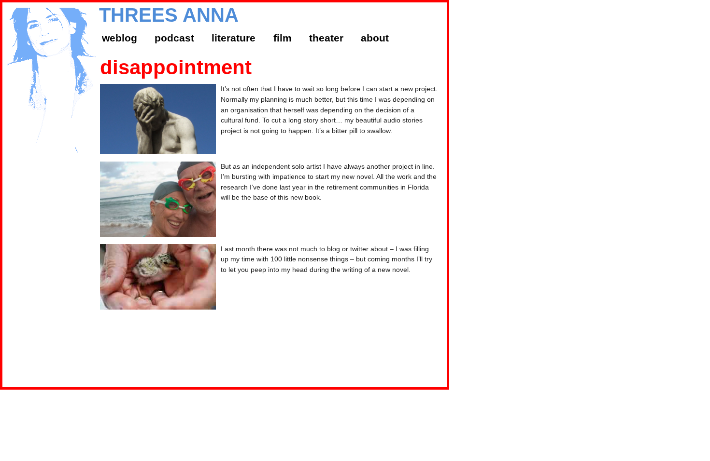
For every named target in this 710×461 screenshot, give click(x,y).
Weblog (119, 37)
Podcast (174, 37)
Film (282, 37)
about (375, 37)
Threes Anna (169, 15)
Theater (326, 37)
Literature (234, 37)
